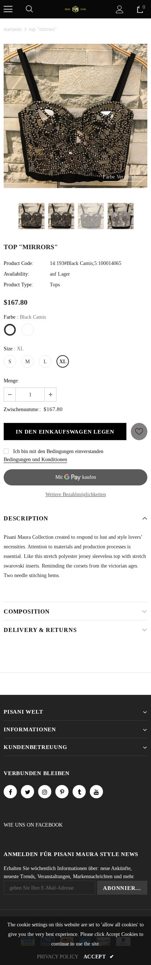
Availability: (16, 274)
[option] (75, 116)
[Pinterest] (62, 791)
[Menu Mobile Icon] (8, 9)
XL (62, 361)
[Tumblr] (79, 791)
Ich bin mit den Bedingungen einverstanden (58, 451)
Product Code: (18, 263)
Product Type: (18, 284)
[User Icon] (120, 9)
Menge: (11, 380)
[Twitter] (27, 791)
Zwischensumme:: (22, 409)
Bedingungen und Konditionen (35, 459)
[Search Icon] (29, 9)
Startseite (13, 29)
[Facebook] (10, 791)
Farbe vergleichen (122, 177)
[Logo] (75, 8)
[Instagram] (44, 791)
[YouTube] (96, 791)
